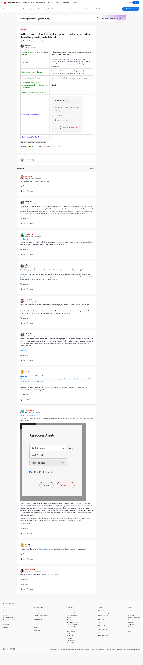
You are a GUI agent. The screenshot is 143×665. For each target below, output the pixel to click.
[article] (56, 184)
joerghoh (27, 176)
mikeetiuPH (28, 45)
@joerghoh (23, 274)
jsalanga (27, 371)
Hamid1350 (28, 234)
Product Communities (13, 8)
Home (4, 8)
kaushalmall (28, 410)
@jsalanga (23, 350)
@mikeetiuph (24, 239)
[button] (130, 9)
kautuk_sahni (29, 569)
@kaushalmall (48, 549)
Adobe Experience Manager (26, 8)
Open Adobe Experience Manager (111, 18)
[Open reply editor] (56, 160)
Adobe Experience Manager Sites (42, 8)
